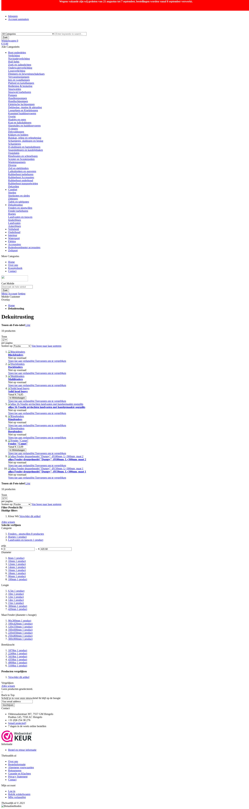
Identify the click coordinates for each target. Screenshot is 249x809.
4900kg (17, 662)
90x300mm (19, 620)
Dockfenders (15, 367)
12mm (17, 564)
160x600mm (20, 629)
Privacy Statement (17, 776)
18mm (17, 573)
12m (16, 596)
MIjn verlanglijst (17, 797)
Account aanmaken (18, 19)
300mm (17, 606)
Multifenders (15, 379)
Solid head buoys (18, 391)
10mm (17, 561)
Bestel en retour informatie (22, 749)
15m (16, 603)
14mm (17, 567)
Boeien (17, 536)
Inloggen (13, 16)
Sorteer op (6, 345)
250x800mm (20, 635)
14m (16, 600)
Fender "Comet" (18, 443)
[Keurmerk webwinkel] (16, 741)
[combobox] (71, 34)
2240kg (17, 653)
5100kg (17, 665)
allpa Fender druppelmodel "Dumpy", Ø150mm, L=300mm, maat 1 (47, 471)
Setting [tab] (21, 293)
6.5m (16, 590)
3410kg (17, 656)
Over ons (13, 761)
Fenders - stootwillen (26, 533)
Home (11, 305)
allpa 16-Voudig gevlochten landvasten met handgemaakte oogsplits (46, 407)
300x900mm (20, 638)
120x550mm (20, 626)
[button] (21, 360)
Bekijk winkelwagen (19, 794)
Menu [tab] (4, 293)
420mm (17, 609)
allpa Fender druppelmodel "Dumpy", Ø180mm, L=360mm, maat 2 (47, 459)
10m (16, 593)
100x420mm (20, 623)
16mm (17, 570)
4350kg (17, 659)
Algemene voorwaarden (21, 767)
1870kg (17, 650)
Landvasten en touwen (25, 539)
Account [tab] (12, 293)
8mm (16, 558)
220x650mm (20, 632)
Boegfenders (15, 431)
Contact (12, 779)
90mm (17, 576)
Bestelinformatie (17, 764)
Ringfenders (15, 419)
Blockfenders (15, 354)
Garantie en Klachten (19, 773)
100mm (17, 579)
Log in (11, 791)
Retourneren (14, 770)
